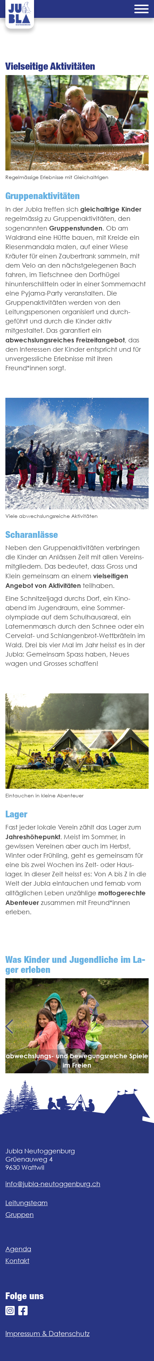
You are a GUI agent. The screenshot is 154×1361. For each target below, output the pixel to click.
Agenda (18, 1249)
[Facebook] (23, 1311)
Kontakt (17, 1261)
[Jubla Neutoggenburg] (19, 14)
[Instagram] (10, 1311)
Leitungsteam (26, 1203)
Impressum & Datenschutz (47, 1333)
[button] (9, 1025)
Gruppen (19, 1214)
